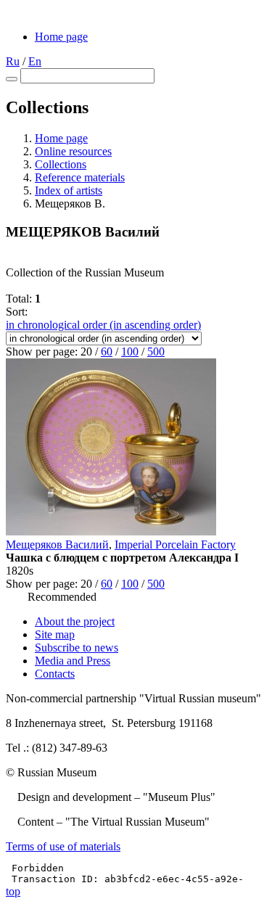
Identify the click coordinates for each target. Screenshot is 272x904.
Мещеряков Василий (57, 544)
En (34, 61)
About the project (75, 621)
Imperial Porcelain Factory (175, 544)
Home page (61, 36)
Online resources (73, 151)
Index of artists (68, 190)
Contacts (55, 673)
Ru (13, 61)
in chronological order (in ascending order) (103, 325)
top (13, 891)
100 (130, 351)
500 (156, 351)
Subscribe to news (76, 647)
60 (106, 351)
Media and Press (72, 660)
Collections (60, 164)
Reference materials (80, 177)
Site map (55, 634)
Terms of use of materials (63, 846)
